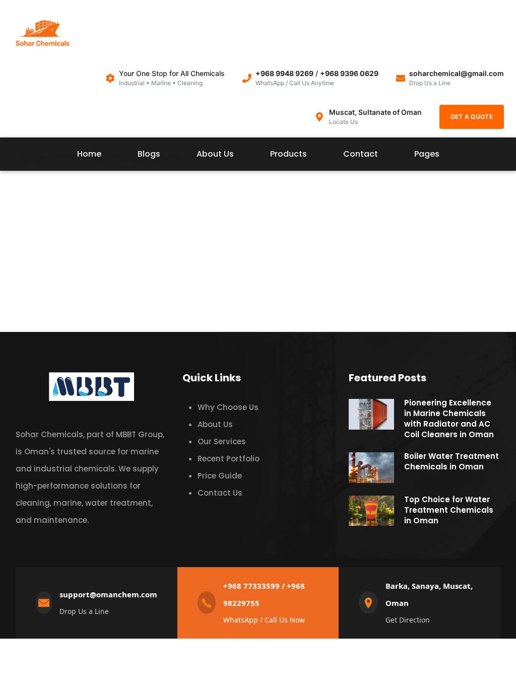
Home (89, 154)
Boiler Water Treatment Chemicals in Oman (451, 461)
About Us (215, 154)
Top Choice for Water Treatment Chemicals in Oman (448, 510)
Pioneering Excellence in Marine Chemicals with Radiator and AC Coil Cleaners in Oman (449, 418)
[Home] (42, 35)
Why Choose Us (228, 407)
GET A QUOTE (471, 116)
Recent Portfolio (229, 458)
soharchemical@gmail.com (456, 73)
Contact (360, 154)
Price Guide (220, 475)
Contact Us (220, 493)
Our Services (222, 441)
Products (288, 154)
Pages (426, 154)
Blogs (149, 154)
